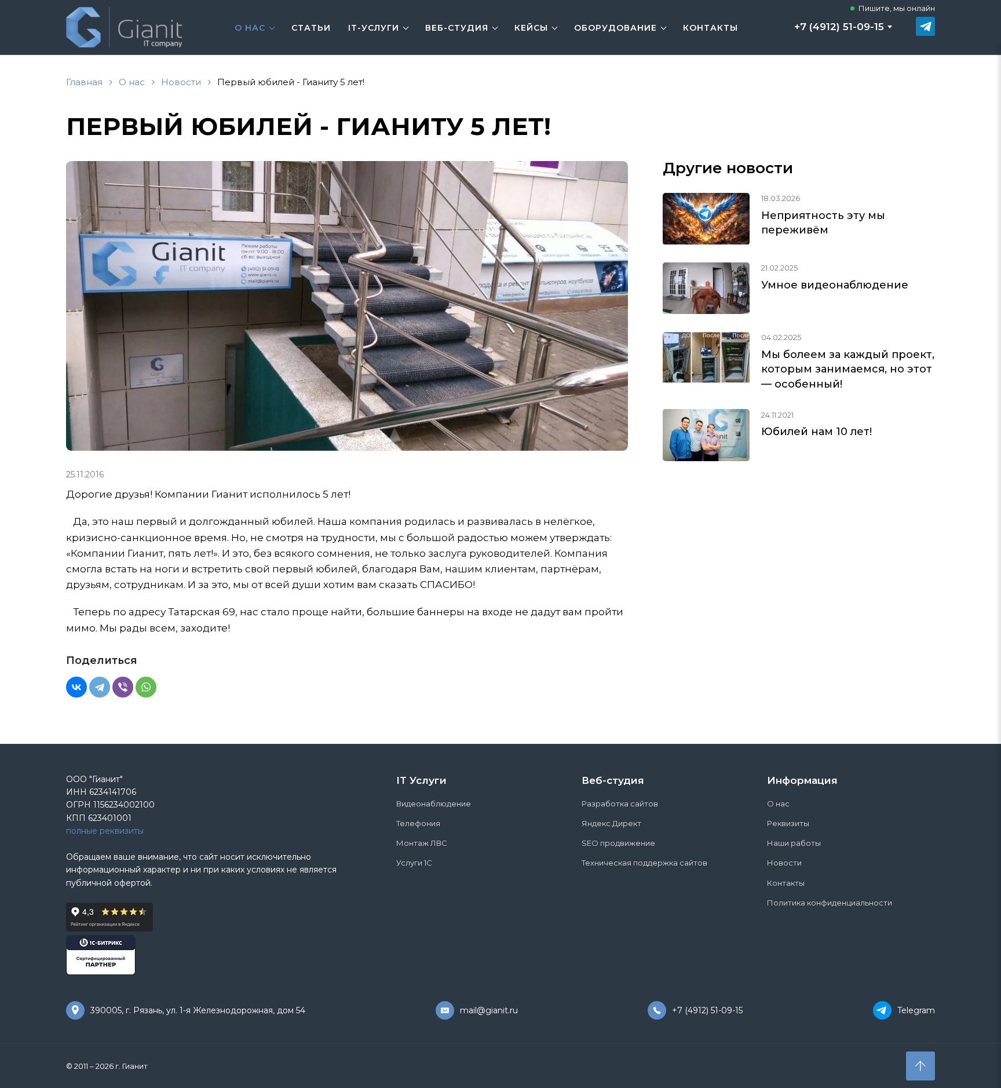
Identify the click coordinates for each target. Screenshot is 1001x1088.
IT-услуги (373, 28)
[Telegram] (99, 687)
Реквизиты (788, 823)
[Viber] (122, 687)
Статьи (311, 28)
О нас (250, 28)
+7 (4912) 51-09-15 (839, 26)
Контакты (710, 28)
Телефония (418, 823)
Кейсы (531, 28)
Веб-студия (456, 28)
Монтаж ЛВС (421, 843)
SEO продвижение (618, 843)
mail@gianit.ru (489, 1010)
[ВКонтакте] (76, 687)
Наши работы (794, 843)
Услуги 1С (414, 862)
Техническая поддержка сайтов (644, 862)
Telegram (916, 1010)
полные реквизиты (105, 831)
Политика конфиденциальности (829, 902)
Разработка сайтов (620, 803)
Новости (784, 862)
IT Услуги (421, 780)
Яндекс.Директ (611, 823)
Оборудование (615, 28)
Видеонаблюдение (433, 803)
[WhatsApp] (146, 687)
